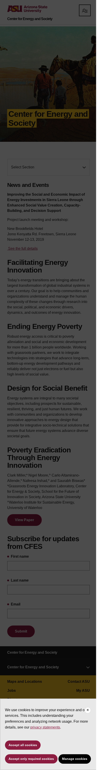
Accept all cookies (23, 745)
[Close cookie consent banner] (88, 710)
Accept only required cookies (31, 759)
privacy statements (45, 727)
